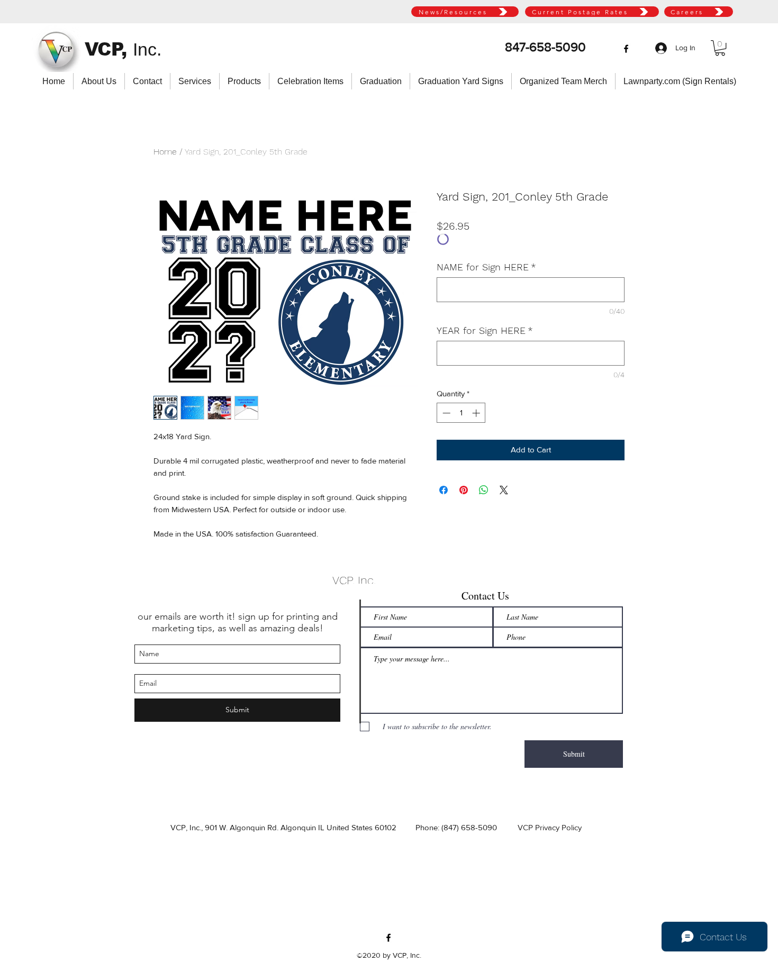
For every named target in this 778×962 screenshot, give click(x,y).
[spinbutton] (461, 413)
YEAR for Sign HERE (485, 330)
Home (165, 152)
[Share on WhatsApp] (483, 490)
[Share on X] (503, 490)
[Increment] (477, 413)
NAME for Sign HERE (486, 267)
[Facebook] (626, 48)
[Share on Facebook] (443, 490)
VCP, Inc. (354, 580)
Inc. (147, 49)
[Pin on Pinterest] (463, 490)
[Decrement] (445, 413)
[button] (720, 48)
